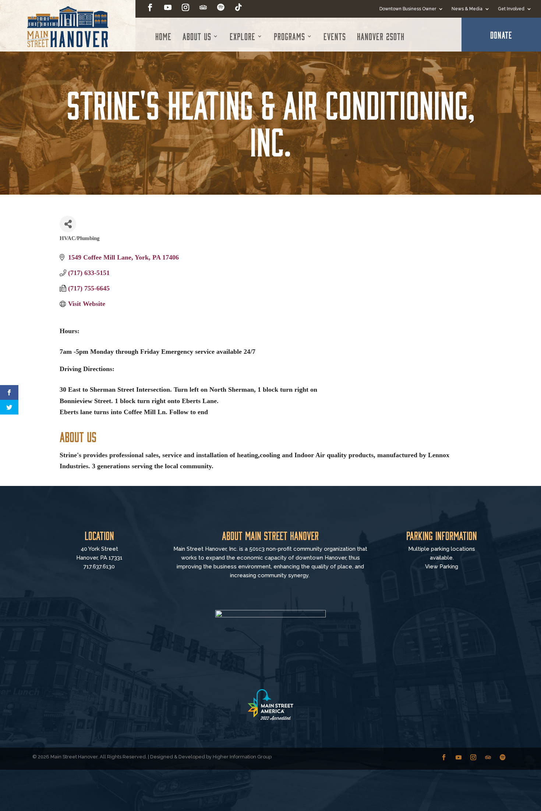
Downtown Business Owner (407, 8)
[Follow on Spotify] (220, 7)
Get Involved (511, 8)
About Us (197, 36)
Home (163, 36)
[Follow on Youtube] (167, 7)
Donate (501, 34)
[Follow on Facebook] (150, 7)
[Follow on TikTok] (238, 7)
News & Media (467, 8)
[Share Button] (68, 224)
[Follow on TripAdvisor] (203, 7)
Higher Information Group (242, 756)
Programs (289, 36)
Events (334, 36)
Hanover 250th (380, 36)
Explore (242, 36)
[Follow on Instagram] (185, 7)
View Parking (441, 566)
